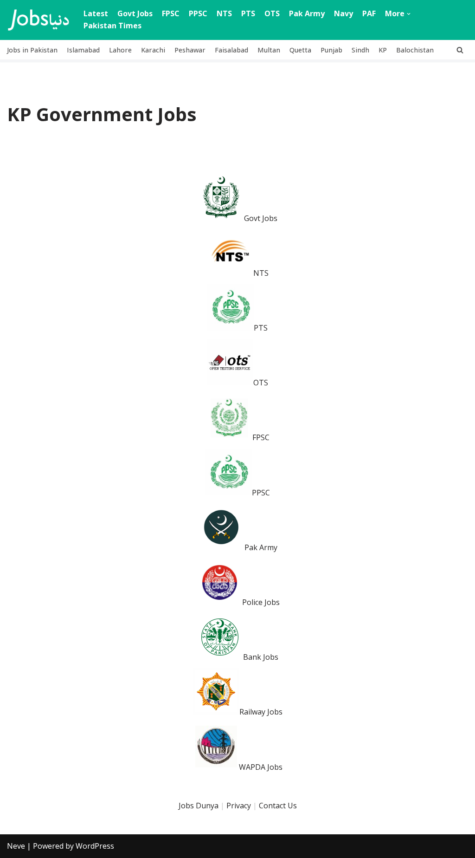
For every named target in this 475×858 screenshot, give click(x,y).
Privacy (238, 805)
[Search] (459, 49)
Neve (16, 846)
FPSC (171, 13)
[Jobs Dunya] (38, 20)
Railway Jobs (260, 712)
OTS (272, 13)
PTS (248, 13)
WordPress (95, 846)
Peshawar (189, 50)
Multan (268, 50)
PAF (369, 13)
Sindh (360, 50)
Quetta (300, 50)
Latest (95, 13)
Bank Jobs (260, 657)
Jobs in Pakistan (32, 50)
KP (383, 50)
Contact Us (278, 805)
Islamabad (83, 50)
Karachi (153, 50)
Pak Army (307, 13)
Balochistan (415, 50)
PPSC (198, 13)
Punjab (331, 50)
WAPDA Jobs (260, 767)
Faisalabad (231, 50)
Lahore (120, 50)
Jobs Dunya (198, 805)
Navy (343, 13)
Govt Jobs (135, 13)
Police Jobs (261, 602)
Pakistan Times (112, 25)
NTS (224, 13)
